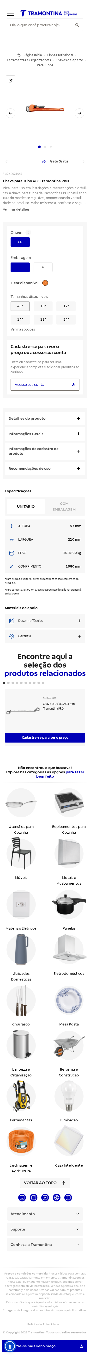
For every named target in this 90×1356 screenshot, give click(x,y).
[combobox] (39, 25)
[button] (10, 1346)
